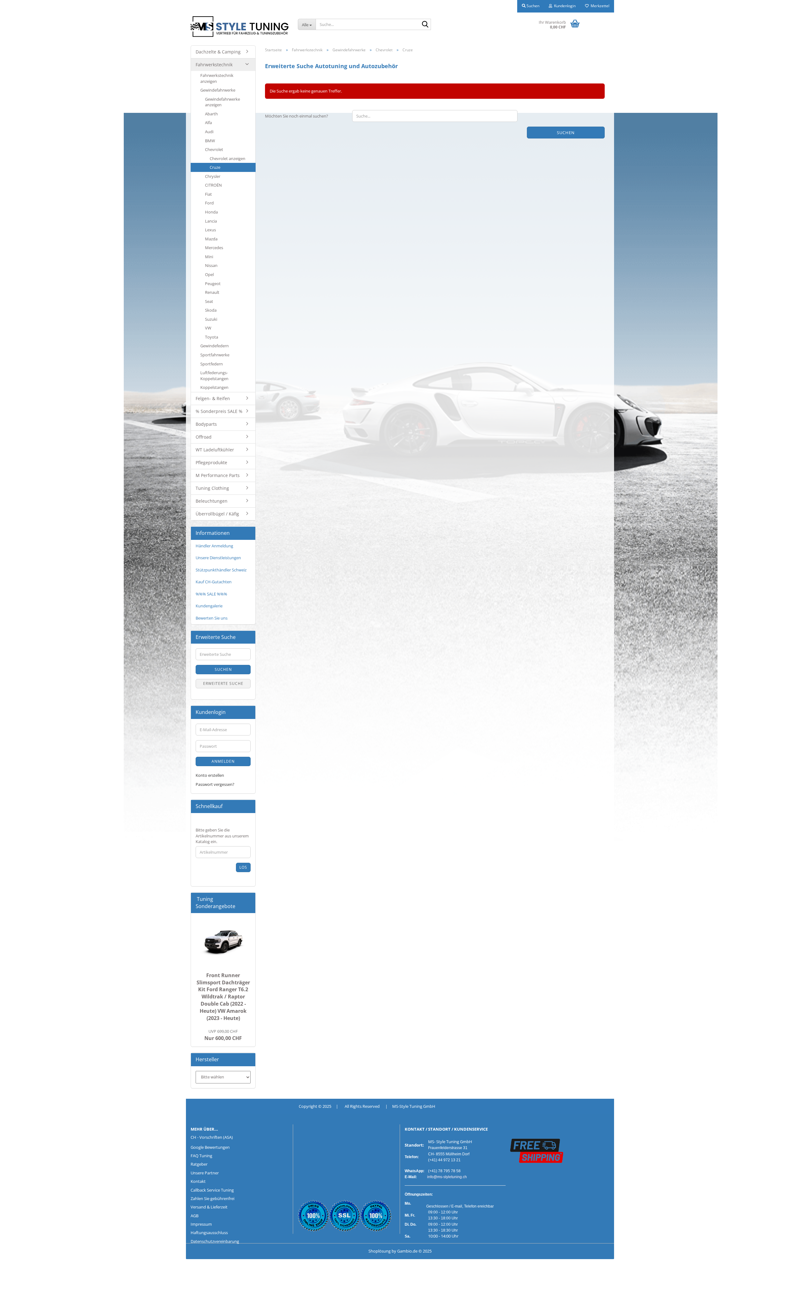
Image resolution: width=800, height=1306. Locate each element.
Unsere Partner (205, 1173)
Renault (212, 292)
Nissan (211, 265)
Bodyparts (206, 424)
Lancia (211, 221)
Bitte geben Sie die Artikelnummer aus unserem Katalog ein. (222, 835)
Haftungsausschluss (209, 1232)
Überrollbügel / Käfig (217, 514)
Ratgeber (199, 1164)
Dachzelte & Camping (218, 52)
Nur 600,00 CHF (223, 1035)
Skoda (211, 310)
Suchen (566, 132)
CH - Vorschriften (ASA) (212, 1137)
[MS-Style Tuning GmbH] (239, 27)
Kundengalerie (209, 606)
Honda (211, 212)
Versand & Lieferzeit (209, 1207)
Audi (209, 131)
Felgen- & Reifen (213, 398)
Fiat (208, 194)
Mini (209, 256)
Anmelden (223, 761)
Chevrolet (214, 149)
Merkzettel (599, 5)
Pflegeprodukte (211, 462)
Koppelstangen (214, 387)
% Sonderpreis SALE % (219, 411)
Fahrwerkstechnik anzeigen (216, 78)
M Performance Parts (218, 475)
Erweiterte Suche (223, 683)
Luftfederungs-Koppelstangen (214, 375)
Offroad (204, 437)
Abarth (211, 114)
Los (243, 867)
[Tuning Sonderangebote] (248, 906)
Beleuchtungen (212, 501)
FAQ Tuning (201, 1155)
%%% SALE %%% (211, 594)
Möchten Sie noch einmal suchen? (296, 116)
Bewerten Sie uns (212, 618)
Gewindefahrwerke (217, 90)
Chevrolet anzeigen (227, 158)
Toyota (211, 337)
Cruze (215, 167)
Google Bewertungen (210, 1147)
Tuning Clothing (212, 488)
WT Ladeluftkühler (215, 450)
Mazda (211, 239)
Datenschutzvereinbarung (215, 1241)
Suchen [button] (532, 5)
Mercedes (214, 247)
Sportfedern (211, 364)
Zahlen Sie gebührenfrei (212, 1198)
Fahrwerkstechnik (214, 65)
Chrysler (212, 176)
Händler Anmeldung (214, 546)
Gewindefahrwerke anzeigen (222, 102)
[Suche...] (425, 24)
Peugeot (213, 283)
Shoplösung (379, 1251)
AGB (194, 1215)
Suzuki (211, 319)
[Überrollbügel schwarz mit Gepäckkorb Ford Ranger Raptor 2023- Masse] (223, 941)
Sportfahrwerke (214, 355)
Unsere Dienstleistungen (218, 557)
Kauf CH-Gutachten (214, 582)
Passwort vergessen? (215, 784)
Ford (209, 203)
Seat (209, 301)
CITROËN (213, 185)
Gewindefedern (214, 346)
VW (208, 328)
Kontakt (198, 1181)
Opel (209, 274)
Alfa (208, 122)
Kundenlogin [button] (564, 5)
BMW (210, 140)
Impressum (201, 1224)
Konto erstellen (210, 775)
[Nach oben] (17, 1296)
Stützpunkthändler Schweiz (221, 570)
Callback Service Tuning (212, 1190)
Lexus (210, 230)
